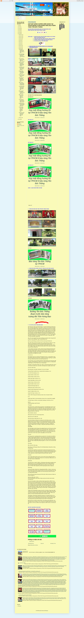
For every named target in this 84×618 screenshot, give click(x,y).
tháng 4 (20, 45)
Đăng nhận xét (31, 541)
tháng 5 (20, 44)
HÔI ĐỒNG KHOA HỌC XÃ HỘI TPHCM (21, 75)
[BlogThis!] (43, 536)
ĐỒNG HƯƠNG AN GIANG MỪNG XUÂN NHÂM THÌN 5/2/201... (21, 64)
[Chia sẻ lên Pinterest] (47, 536)
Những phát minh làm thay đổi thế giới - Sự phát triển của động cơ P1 (29, 571)
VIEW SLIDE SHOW (37, 117)
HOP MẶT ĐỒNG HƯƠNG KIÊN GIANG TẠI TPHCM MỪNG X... (22, 56)
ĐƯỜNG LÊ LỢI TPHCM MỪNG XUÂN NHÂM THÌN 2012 (22, 104)
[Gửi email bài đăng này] (42, 536)
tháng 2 (20, 48)
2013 (19, 32)
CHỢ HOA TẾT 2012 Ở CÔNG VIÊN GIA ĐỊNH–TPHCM (21, 60)
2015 (19, 29)
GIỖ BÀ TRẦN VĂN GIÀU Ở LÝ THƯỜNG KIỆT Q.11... (21, 72)
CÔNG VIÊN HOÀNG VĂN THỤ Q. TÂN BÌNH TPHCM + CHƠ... (22, 51)
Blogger (47, 610)
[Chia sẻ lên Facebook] (45, 536)
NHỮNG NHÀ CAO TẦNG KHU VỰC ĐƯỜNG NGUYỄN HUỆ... (21, 109)
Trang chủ (42, 543)
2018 (19, 25)
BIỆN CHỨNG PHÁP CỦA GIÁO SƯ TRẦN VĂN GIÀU (21, 96)
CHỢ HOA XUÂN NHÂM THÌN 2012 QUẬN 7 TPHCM (21, 68)
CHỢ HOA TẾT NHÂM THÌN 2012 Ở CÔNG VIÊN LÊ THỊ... (21, 100)
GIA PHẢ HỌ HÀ (25, 551)
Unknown (19, 124)
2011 (19, 119)
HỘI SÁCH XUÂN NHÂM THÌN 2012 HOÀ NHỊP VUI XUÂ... (21, 114)
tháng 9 (20, 38)
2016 (19, 28)
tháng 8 (20, 40)
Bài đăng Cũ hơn (53, 543)
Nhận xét (19, 18)
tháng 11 (20, 36)
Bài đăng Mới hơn (31, 543)
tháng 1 (20, 117)
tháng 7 (20, 41)
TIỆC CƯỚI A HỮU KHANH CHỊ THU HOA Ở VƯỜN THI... (21, 83)
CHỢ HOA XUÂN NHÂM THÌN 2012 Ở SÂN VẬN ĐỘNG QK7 (21, 88)
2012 (19, 33)
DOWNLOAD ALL (42, 117)
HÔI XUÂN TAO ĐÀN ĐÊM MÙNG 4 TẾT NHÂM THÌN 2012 (21, 79)
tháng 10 (20, 37)
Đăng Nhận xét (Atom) (34, 545)
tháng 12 (20, 34)
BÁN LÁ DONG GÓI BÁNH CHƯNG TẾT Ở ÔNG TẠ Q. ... (22, 92)
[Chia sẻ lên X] (44, 536)
